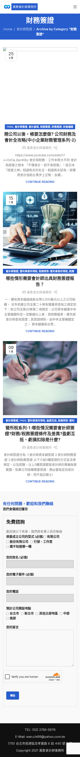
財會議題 (68, 126)
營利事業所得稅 (28, 271)
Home (7, 29)
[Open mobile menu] (75, 7)
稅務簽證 (45, 126)
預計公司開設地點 (38, 613)
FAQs (10, 126)
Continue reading (40, 181)
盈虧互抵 (52, 420)
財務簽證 (57, 126)
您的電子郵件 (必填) (20, 574)
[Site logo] (20, 6)
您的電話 (12, 591)
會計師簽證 (24, 29)
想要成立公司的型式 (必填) (32, 541)
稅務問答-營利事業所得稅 (53, 271)
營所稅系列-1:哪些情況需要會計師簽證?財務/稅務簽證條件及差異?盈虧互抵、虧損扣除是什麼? (40, 433)
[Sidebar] (5, 232)
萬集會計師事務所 (39, 148)
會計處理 (34, 126)
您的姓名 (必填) (17, 557)
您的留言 (12, 627)
